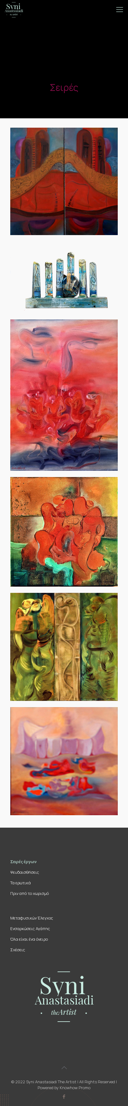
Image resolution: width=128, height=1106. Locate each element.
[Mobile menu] (119, 9)
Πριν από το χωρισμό (29, 893)
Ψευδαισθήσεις (24, 872)
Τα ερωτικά (20, 883)
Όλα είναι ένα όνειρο (29, 939)
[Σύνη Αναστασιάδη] (14, 9)
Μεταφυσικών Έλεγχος (31, 918)
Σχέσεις (17, 949)
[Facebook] (64, 1096)
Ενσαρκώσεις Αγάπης (30, 928)
